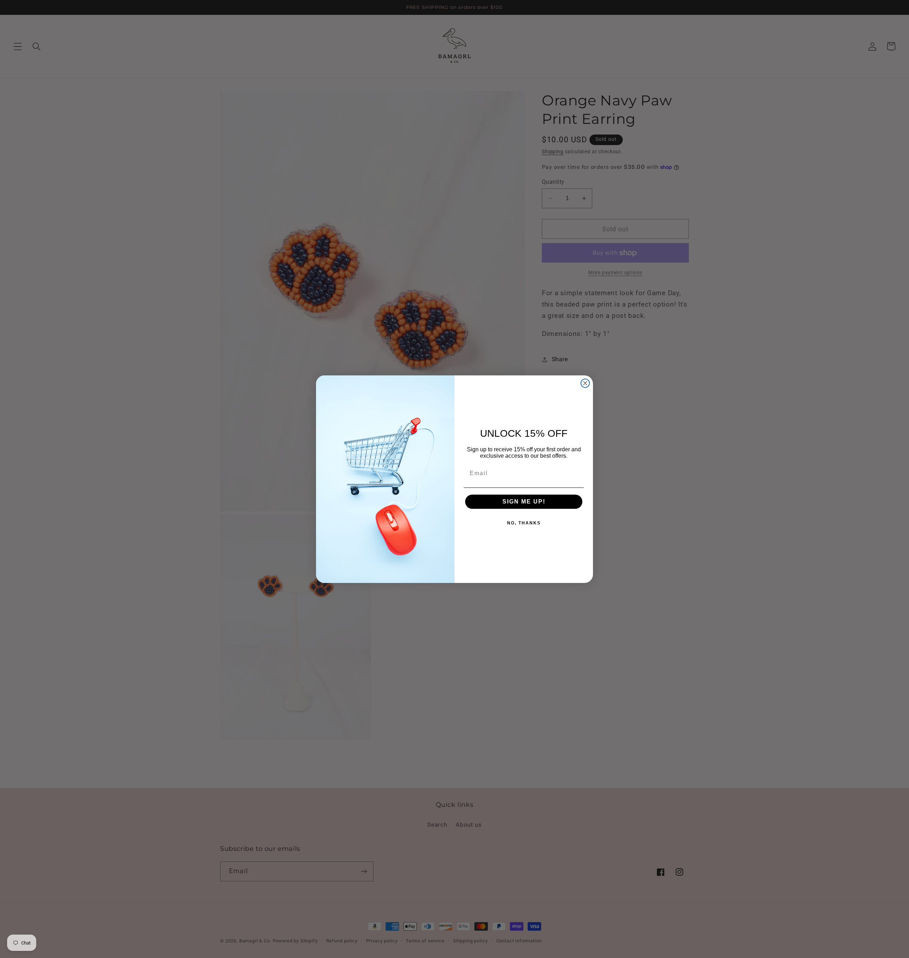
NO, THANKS (524, 523)
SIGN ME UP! (523, 502)
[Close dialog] (585, 383)
